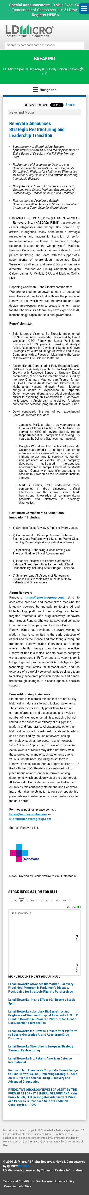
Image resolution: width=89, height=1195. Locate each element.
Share (70, 105)
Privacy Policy (64, 1181)
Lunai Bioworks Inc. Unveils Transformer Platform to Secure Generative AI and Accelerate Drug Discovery (42, 1034)
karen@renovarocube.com (28, 814)
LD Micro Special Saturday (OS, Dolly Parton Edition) (41, 69)
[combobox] (44, 45)
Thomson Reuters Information (62, 1170)
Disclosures (44, 1181)
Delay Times (59, 1134)
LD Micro (19, 1161)
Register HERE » (45, 15)
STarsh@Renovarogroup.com (30, 819)
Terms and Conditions (18, 1181)
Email (30, 105)
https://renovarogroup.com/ (46, 597)
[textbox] (46, 45)
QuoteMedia (48, 1130)
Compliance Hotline (17, 1186)
